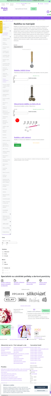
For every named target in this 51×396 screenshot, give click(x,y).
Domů (3, 20)
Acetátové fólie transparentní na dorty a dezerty (6, 181)
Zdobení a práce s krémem (6, 39)
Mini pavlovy (4, 372)
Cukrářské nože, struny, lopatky (6, 56)
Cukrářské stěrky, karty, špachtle (6, 64)
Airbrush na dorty (5, 103)
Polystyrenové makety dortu (6, 91)
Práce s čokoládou (5, 43)
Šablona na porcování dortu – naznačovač (6, 112)
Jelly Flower (5, 148)
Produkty (9, 20)
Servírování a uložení (5, 156)
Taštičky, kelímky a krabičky (6, 152)
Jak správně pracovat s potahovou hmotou (11, 380)
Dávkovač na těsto (5, 164)
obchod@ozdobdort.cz (21, 339)
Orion (5, 254)
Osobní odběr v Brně (35, 347)
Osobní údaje (4, 355)
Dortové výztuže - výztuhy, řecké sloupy (6, 86)
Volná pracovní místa (19, 358)
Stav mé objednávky (6, 347)
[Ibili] (7, 293)
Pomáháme (16, 356)
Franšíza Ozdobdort (18, 349)
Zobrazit (17, 145)
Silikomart (6, 251)
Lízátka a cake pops (6, 127)
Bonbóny (5, 137)
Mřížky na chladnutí (5, 107)
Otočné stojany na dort (6, 47)
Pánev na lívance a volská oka (6, 202)
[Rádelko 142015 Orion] (32, 59)
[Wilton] (22, 299)
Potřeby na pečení (7, 17)
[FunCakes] (44, 299)
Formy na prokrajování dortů (5, 69)
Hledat (33, 8)
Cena (3, 237)
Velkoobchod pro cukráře (20, 361)
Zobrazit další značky (25, 305)
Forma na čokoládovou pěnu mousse (6, 145)
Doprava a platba (3, 4)
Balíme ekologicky (18, 355)
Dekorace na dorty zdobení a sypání (37, 17)
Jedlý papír (5, 223)
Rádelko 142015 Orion (22, 70)
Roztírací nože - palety (6, 60)
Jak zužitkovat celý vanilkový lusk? (9, 377)
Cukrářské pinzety (5, 169)
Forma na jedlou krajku (6, 99)
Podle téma (6, 232)
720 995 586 (34, 373)
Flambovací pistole (5, 117)
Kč (2, 244)
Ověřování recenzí (18, 360)
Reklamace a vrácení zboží (7, 353)
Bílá (5, 262)
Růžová (6, 264)
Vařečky (4, 192)
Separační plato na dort (6, 195)
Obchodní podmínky (6, 352)
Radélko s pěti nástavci (22, 137)
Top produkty (17, 46)
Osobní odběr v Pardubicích (37, 356)
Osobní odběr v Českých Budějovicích (39, 349)
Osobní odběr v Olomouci (36, 353)
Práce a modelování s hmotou (30, 20)
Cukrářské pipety (6, 198)
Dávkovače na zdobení (6, 206)
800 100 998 (13, 339)
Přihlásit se (46, 310)
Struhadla (5, 189)
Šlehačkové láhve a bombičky (6, 160)
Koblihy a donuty (6, 140)
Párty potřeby (6, 228)
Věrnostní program (12, 4)
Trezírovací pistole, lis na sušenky (5, 75)
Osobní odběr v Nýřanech (36, 352)
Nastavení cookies (41, 390)
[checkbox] (5, 251)
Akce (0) (6, 270)
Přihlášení (41, 3)
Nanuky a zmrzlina (5, 131)
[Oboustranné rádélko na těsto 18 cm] (32, 93)
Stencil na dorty (6, 172)
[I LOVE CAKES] (18, 293)
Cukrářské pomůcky (16, 17)
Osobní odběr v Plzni (35, 358)
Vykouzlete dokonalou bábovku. (9, 373)
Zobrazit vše (33, 363)
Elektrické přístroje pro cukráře (5, 122)
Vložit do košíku (32, 78)
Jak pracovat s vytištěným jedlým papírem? (11, 378)
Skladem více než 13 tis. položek (21, 353)
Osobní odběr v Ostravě (36, 355)
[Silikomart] (36, 293)
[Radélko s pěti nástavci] (32, 126)
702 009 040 (34, 370)
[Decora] (34, 299)
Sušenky (4, 134)
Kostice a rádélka (41, 20)
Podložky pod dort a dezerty (6, 52)
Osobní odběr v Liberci (35, 350)
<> (3, 240)
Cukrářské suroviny (25, 17)
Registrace (46, 3)
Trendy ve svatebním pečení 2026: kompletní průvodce (14, 370)
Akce (1, 17)
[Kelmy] (10, 299)
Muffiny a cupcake (5, 176)
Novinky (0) (7, 272)
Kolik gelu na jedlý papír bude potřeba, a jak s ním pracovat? (15, 369)
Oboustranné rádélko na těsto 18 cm (27, 104)
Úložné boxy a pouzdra (6, 185)
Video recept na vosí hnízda (7, 375)
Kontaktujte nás (38, 337)
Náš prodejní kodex (18, 363)
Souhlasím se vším (41, 387)
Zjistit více (11, 328)
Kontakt (7, 3)
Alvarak (6, 256)
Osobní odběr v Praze (35, 360)
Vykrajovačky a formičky (6, 95)
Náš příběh (16, 352)
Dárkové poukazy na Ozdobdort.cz (22, 347)
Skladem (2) (7, 268)
